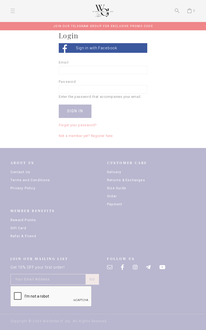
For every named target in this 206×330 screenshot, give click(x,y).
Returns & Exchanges (126, 180)
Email (64, 62)
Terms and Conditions (30, 180)
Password (67, 81)
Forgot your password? (78, 125)
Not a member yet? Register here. (86, 136)
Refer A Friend (23, 236)
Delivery (114, 172)
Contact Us (20, 172)
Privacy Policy (22, 188)
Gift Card (18, 228)
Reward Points (23, 220)
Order (112, 196)
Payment (114, 204)
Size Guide (116, 188)
